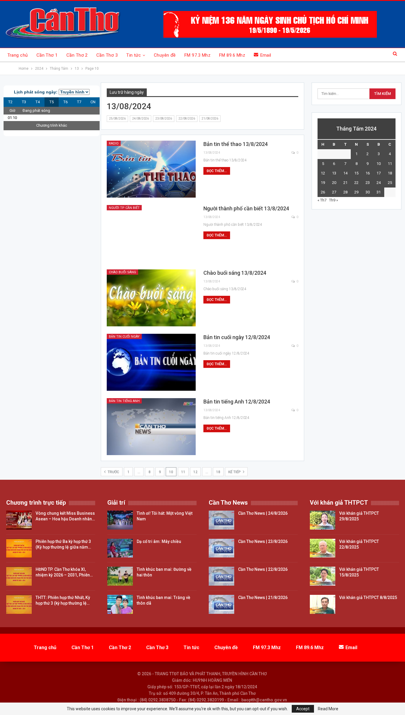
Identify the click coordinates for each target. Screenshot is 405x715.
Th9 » (333, 200)
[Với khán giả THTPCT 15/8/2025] (322, 576)
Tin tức (133, 55)
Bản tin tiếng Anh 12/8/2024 (236, 401)
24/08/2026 (140, 118)
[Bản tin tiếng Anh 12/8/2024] (151, 426)
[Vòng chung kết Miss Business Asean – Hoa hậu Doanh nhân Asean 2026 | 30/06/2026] (19, 520)
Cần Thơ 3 (107, 55)
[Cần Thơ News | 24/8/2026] (221, 520)
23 (368, 182)
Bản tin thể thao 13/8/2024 (235, 144)
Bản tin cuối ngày (124, 337)
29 (356, 192)
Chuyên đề (165, 55)
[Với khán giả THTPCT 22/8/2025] (322, 548)
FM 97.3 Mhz (197, 55)
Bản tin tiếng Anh (124, 401)
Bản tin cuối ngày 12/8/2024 (236, 337)
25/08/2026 (117, 118)
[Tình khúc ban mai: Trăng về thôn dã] (120, 604)
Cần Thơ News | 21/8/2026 (263, 597)
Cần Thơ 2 (77, 55)
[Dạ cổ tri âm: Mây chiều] (120, 548)
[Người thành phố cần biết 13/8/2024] (151, 233)
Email (265, 55)
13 (334, 173)
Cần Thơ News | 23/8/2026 (263, 541)
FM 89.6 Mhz (232, 55)
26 (323, 192)
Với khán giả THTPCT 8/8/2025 (368, 597)
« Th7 (322, 200)
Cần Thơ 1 (47, 55)
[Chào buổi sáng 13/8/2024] (151, 297)
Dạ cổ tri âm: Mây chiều (159, 541)
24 (379, 182)
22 (356, 182)
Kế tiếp (235, 472)
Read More (328, 709)
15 (356, 173)
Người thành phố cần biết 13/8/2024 (246, 208)
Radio (114, 143)
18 (218, 472)
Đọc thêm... (217, 171)
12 (195, 472)
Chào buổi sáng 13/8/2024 (234, 273)
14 (345, 173)
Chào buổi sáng (122, 272)
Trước (113, 472)
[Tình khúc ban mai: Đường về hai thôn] (120, 576)
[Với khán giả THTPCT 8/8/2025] (322, 604)
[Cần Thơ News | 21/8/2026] (221, 604)
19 (323, 182)
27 (334, 192)
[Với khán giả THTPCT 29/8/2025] (322, 520)
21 (345, 182)
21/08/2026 (210, 118)
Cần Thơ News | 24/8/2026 (263, 513)
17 (379, 173)
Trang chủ (17, 55)
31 (379, 192)
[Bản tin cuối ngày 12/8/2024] (151, 362)
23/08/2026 (163, 118)
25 (390, 182)
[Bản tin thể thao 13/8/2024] (151, 169)
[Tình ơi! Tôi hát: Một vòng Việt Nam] (120, 520)
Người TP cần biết (124, 208)
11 (183, 472)
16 (368, 173)
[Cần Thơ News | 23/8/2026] (221, 548)
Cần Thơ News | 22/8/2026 (263, 569)
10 (379, 163)
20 (334, 182)
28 (345, 192)
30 (368, 192)
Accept (303, 708)
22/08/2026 (186, 118)
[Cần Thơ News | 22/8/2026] (221, 576)
